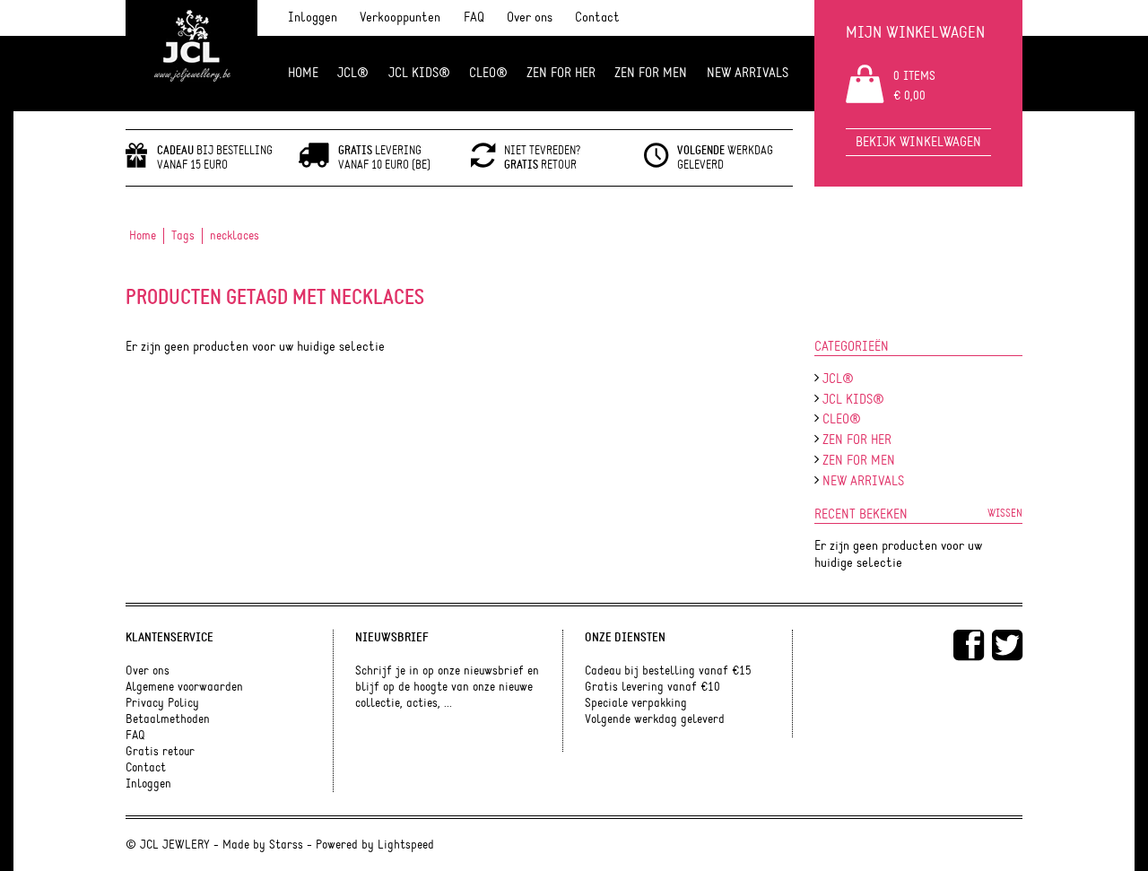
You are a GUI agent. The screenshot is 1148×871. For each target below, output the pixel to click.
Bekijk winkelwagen (918, 142)
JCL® (353, 73)
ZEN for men (650, 73)
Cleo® (488, 73)
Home (303, 73)
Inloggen (312, 17)
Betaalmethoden (168, 719)
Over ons (529, 17)
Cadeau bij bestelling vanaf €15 (668, 671)
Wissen (1004, 513)
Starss (286, 845)
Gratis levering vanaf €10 (652, 687)
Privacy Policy (162, 703)
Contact (597, 17)
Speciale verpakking (636, 703)
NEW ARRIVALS (747, 73)
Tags (183, 236)
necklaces (234, 236)
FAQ (474, 17)
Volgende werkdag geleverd (655, 719)
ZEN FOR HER (561, 73)
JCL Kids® (419, 73)
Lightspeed (406, 845)
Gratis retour (160, 752)
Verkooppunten (400, 17)
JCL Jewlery (191, 55)
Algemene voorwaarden (184, 687)
